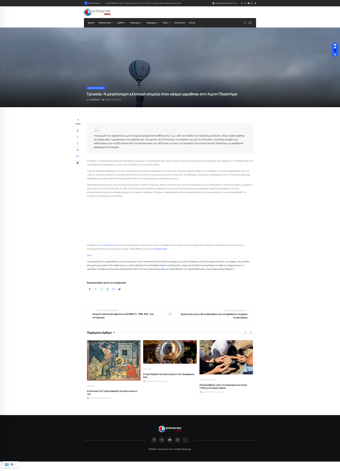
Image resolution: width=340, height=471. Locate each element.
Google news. (161, 248)
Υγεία (165, 22)
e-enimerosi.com (109, 245)
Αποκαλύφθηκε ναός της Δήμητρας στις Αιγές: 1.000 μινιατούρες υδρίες (223, 386)
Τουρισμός (151, 22)
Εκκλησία (91, 386)
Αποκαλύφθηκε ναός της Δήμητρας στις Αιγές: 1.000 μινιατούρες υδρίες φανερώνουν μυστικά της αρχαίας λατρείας (154, 3)
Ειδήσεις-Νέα (105, 22)
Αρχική (91, 22)
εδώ (163, 269)
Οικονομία (135, 22)
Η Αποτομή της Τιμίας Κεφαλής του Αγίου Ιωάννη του (112, 392)
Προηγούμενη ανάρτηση (106, 310)
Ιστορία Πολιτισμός (208, 380)
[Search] (245, 22)
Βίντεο (192, 22)
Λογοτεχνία (179, 22)
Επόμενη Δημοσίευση (235, 310)
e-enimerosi (94, 100)
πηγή (89, 255)
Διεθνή (120, 22)
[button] (245, 332)
